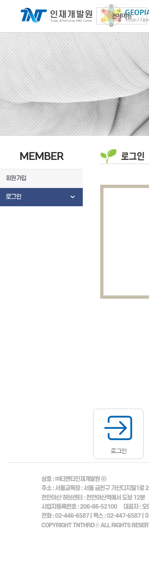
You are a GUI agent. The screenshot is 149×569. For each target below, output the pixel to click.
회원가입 (16, 178)
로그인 (13, 196)
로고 (51, 16)
